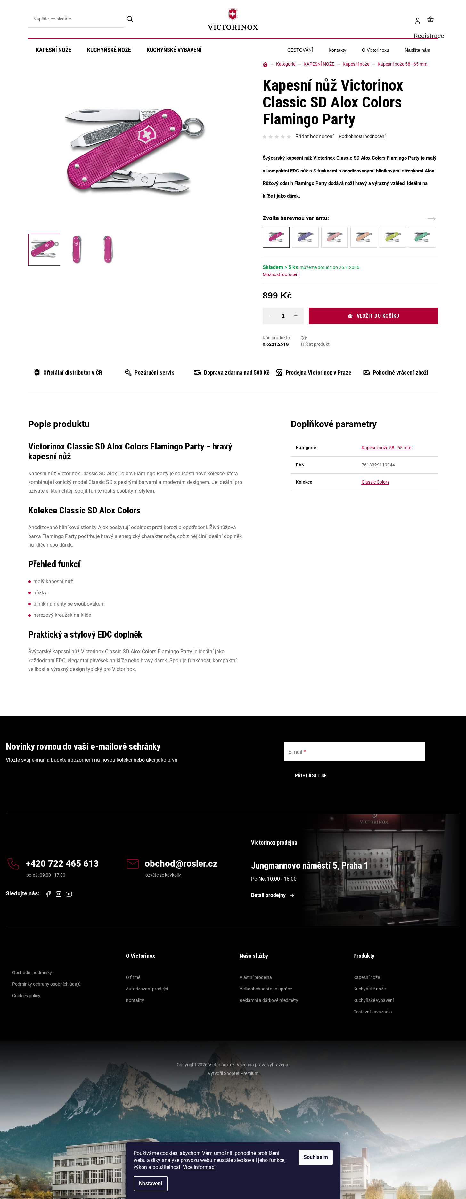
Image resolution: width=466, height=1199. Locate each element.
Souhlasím (316, 1157)
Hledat (130, 19)
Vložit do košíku (378, 316)
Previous (422, 219)
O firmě (133, 977)
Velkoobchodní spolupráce (266, 988)
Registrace (415, 19)
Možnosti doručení (281, 274)
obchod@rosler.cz (181, 864)
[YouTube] (69, 894)
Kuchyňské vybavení (373, 1000)
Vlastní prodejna (256, 977)
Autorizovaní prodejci (147, 988)
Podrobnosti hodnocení (362, 136)
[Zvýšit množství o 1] (296, 315)
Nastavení (150, 1183)
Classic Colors (375, 482)
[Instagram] (58, 894)
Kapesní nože (366, 977)
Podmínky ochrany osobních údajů (46, 984)
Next (431, 219)
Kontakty (135, 1000)
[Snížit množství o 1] (270, 315)
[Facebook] (48, 894)
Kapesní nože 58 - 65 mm (386, 447)
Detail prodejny (268, 895)
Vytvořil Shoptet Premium (233, 1073)
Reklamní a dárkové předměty (269, 1000)
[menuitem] (53, 50)
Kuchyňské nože (369, 988)
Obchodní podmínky (32, 972)
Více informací (199, 1167)
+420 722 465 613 (62, 864)
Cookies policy (26, 995)
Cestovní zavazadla (372, 1011)
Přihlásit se (311, 776)
